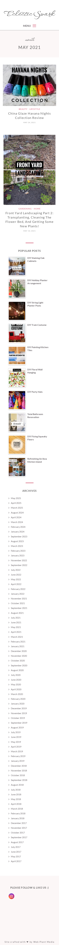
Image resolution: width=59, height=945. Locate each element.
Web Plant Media (44, 942)
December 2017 (19, 823)
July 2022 (15, 569)
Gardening (25, 209)
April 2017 (16, 861)
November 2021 (19, 598)
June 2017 (16, 851)
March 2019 (17, 751)
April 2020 (16, 689)
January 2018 (17, 818)
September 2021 (19, 608)
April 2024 (16, 517)
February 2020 (18, 698)
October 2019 (18, 718)
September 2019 (19, 722)
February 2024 (18, 526)
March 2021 (17, 636)
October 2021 (18, 603)
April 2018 (16, 803)
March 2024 (17, 522)
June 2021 (16, 622)
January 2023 (17, 555)
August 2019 (17, 727)
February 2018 (18, 813)
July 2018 (15, 789)
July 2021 (15, 617)
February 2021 (18, 641)
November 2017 (19, 827)
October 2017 (18, 832)
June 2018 (16, 794)
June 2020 (16, 679)
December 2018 (19, 765)
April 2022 (16, 584)
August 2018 (17, 784)
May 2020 (16, 684)
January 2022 (17, 593)
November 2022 (19, 560)
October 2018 (18, 775)
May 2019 (16, 741)
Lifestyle (35, 109)
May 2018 (16, 799)
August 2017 (17, 842)
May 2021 (16, 627)
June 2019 (16, 737)
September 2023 (19, 536)
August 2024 (17, 512)
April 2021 (16, 631)
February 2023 (18, 550)
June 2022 (16, 574)
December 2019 (19, 708)
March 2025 (17, 507)
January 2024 (17, 531)
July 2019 (15, 732)
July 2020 (15, 675)
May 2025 (16, 498)
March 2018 (17, 808)
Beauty (23, 109)
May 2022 (16, 579)
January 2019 (17, 760)
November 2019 (19, 713)
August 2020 (17, 670)
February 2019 (18, 756)
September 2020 (19, 665)
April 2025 (16, 503)
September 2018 (19, 780)
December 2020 (19, 651)
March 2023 (17, 546)
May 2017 (16, 856)
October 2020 (18, 660)
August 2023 (17, 541)
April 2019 (16, 746)
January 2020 (17, 703)
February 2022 (18, 589)
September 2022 (19, 565)
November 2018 (19, 770)
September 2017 (19, 837)
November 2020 (19, 655)
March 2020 (17, 694)
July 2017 (15, 847)
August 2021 (17, 612)
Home (37, 209)
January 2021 (17, 646)
